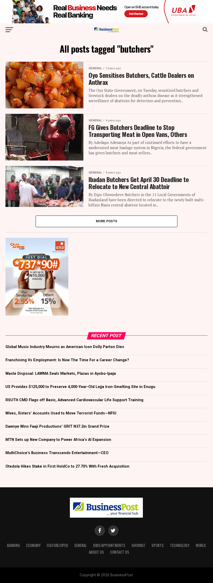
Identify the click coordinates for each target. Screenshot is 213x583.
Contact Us (119, 552)
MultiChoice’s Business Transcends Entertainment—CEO (57, 453)
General (80, 545)
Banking (13, 545)
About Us (96, 552)
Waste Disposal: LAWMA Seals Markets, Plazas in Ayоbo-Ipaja (60, 373)
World (201, 545)
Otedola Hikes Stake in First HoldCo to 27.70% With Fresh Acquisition (67, 466)
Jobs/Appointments (109, 545)
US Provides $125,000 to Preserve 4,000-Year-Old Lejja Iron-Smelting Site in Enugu (80, 387)
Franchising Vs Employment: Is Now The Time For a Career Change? (67, 360)
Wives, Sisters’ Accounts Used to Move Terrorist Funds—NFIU (60, 413)
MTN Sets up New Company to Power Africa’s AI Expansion (58, 440)
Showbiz (138, 545)
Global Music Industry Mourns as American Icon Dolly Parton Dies (64, 347)
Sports (157, 545)
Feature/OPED (57, 545)
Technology (179, 545)
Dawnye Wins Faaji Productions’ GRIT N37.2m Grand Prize (57, 426)
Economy (33, 545)
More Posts (106, 221)
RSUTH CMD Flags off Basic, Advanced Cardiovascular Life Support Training (74, 400)
